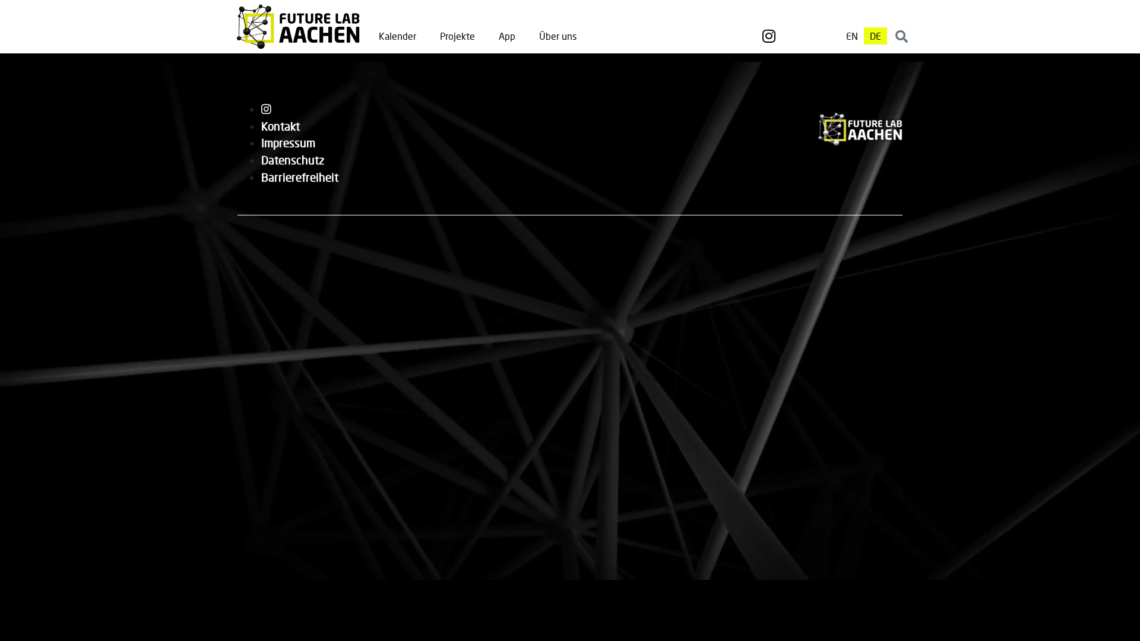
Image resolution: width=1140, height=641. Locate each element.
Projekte (457, 36)
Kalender (397, 36)
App (507, 36)
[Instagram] (769, 36)
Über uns (558, 36)
